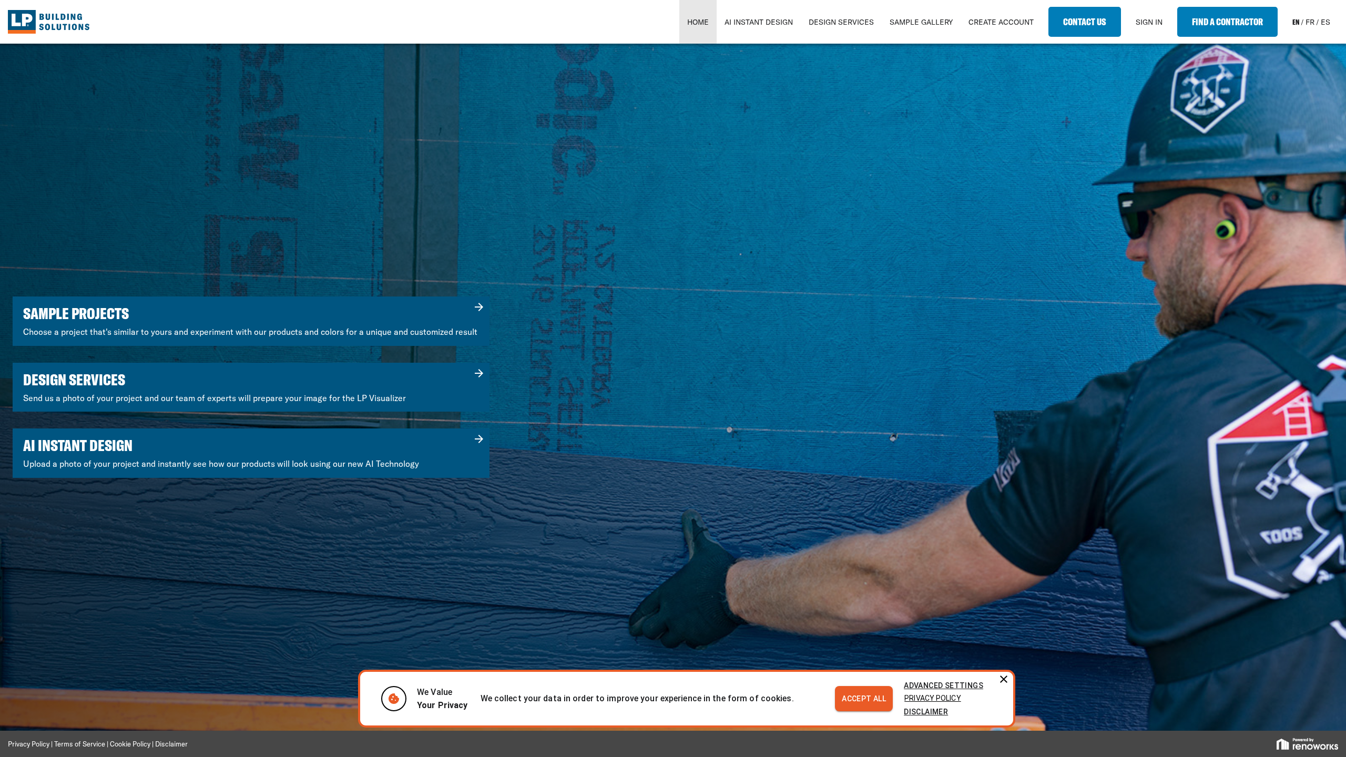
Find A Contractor (1227, 22)
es (1325, 22)
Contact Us (1084, 22)
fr (1310, 22)
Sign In (1149, 22)
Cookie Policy (130, 744)
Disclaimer (926, 712)
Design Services (841, 22)
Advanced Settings (943, 685)
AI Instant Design (759, 22)
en (1295, 22)
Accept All (864, 698)
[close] (1001, 677)
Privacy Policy (932, 698)
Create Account (1001, 22)
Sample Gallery (921, 22)
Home (698, 22)
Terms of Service (80, 744)
